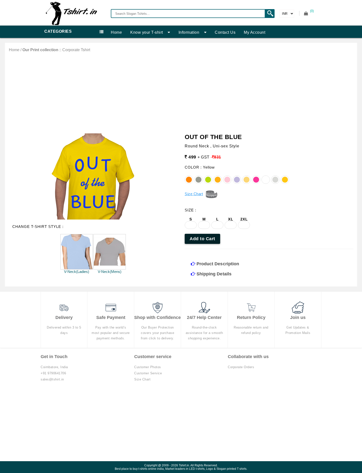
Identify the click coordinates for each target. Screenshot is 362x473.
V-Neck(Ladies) (76, 271)
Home (116, 32)
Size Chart (142, 379)
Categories (58, 31)
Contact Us (225, 32)
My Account (254, 32)
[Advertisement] (181, 89)
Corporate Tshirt (76, 50)
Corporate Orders (241, 367)
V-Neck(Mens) (109, 271)
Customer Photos (147, 367)
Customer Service (148, 373)
